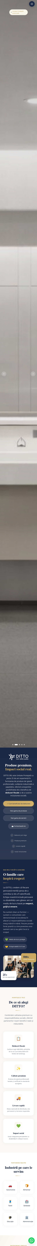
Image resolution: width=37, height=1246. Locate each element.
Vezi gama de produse (18, 811)
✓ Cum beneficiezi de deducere (18, 804)
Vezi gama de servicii (18, 818)
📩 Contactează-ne (19, 826)
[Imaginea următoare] (33, 373)
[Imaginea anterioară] (4, 373)
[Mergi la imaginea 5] (24, 744)
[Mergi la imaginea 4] (21, 744)
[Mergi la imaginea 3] (18, 744)
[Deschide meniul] (32, 4)
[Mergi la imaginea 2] (15, 744)
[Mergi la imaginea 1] (12, 744)
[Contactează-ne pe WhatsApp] (31, 1240)
